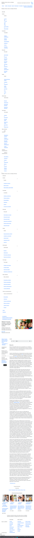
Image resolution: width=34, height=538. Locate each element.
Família (6, 5)
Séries (4, 310)
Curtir (10, 489)
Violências (5, 43)
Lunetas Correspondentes (20, 525)
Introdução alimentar (5, 105)
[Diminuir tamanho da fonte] (1, 535)
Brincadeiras (5, 156)
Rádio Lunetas (20, 526)
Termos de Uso (28, 524)
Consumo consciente (5, 47)
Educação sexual (5, 72)
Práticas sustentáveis (5, 138)
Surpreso (19, 489)
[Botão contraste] (0, 534)
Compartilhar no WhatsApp (4, 344)
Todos (3, 5)
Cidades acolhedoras (5, 36)
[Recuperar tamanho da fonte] (2, 535)
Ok (17, 537)
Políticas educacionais (5, 69)
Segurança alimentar (5, 108)
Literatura (5, 158)
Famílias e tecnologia (5, 116)
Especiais (4, 312)
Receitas (5, 100)
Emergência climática (5, 136)
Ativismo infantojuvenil (5, 144)
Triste (24, 489)
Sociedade (21, 5)
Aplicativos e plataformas (5, 126)
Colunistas (19, 521)
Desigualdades (5, 41)
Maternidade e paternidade (5, 27)
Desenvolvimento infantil (5, 80)
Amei (16, 489)
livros (16, 356)
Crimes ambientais (5, 147)
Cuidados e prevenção (5, 83)
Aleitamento (5, 102)
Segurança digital (5, 123)
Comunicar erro (12, 483)
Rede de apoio (5, 23)
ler (22, 354)
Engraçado (13, 489)
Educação (9, 5)
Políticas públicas (5, 39)
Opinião (19, 530)
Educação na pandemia (5, 65)
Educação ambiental (5, 141)
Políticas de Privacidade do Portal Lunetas (4, 361)
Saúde (13, 5)
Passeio (5, 170)
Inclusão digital (5, 120)
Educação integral (5, 59)
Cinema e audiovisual (5, 161)
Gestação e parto (5, 89)
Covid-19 (5, 93)
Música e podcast (5, 165)
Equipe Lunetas (28, 522)
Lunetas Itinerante (21, 522)
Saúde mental (5, 87)
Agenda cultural (5, 169)
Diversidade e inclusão (5, 56)
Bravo (22, 489)
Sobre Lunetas (28, 521)
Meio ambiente (29, 5)
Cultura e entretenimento (28, 6)
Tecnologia (25, 5)
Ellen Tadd (3, 331)
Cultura (5, 45)
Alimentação (16, 5)
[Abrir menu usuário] (32, 2)
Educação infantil (5, 62)
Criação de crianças (5, 20)
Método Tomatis (16, 402)
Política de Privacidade (27, 526)
